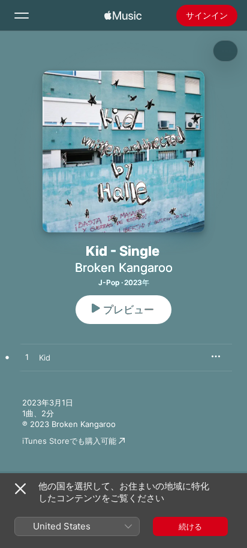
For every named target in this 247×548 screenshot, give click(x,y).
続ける (190, 526)
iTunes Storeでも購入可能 (69, 441)
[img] (122, 15)
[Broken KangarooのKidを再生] (27, 357)
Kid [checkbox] (44, 357)
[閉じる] (20, 488)
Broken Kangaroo (124, 268)
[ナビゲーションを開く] (21, 15)
